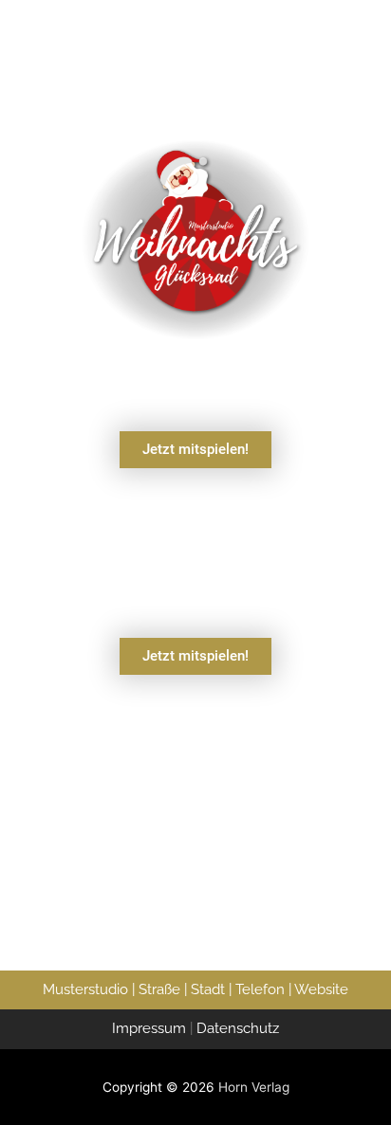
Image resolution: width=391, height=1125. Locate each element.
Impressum (149, 1028)
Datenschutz (237, 1028)
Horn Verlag (253, 1087)
